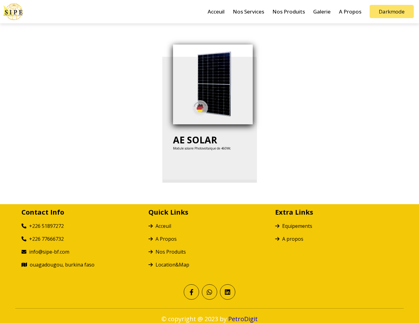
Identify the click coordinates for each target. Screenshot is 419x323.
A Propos (350, 11)
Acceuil (216, 11)
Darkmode (392, 11)
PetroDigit (243, 319)
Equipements (296, 226)
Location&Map (171, 264)
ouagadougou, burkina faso (61, 264)
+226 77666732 (46, 238)
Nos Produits (288, 11)
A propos (292, 238)
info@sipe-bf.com (48, 251)
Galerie (322, 11)
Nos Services (248, 11)
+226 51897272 (46, 226)
